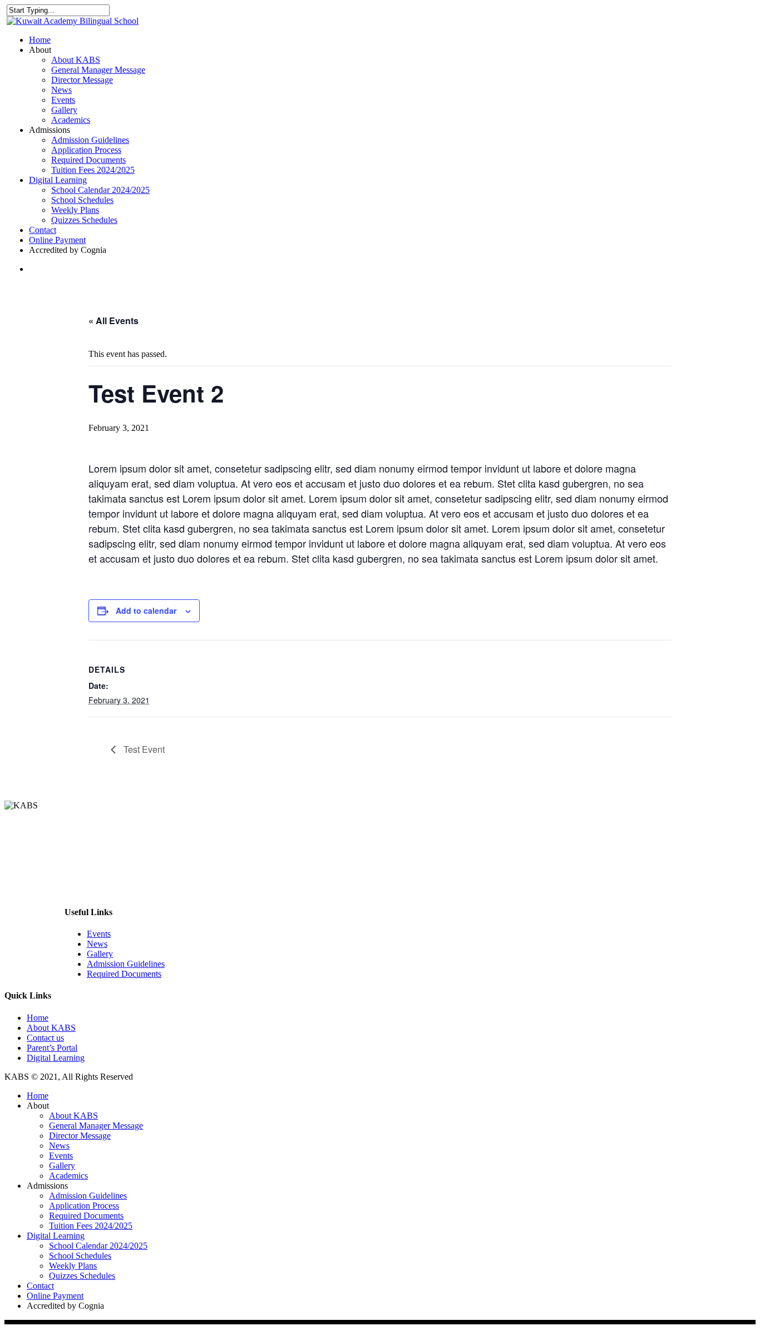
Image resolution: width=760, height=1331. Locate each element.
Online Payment (57, 240)
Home (40, 39)
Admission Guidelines (90, 140)
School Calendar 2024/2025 (100, 190)
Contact (42, 230)
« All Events (113, 320)
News (61, 90)
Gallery (64, 110)
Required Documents (88, 160)
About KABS (75, 59)
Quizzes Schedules (84, 220)
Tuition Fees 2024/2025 (93, 170)
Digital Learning (58, 180)
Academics (70, 120)
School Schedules (82, 200)
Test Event (143, 749)
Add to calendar (146, 610)
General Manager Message (98, 70)
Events (63, 100)
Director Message (82, 80)
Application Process (86, 150)
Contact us (45, 1037)
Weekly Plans (75, 210)
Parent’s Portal (52, 1047)
